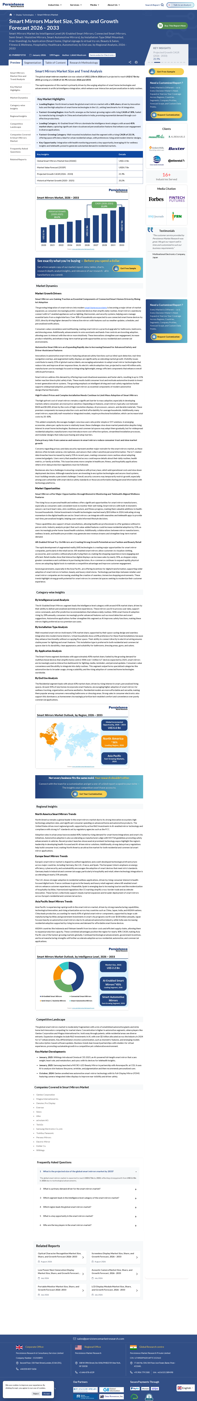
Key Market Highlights (16, 88)
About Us (113, 4)
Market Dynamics (19, 97)
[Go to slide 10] (181, 62)
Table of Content (55, 62)
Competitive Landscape (16, 125)
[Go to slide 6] (169, 62)
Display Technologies (25, 15)
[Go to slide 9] (178, 62)
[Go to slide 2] (152, 62)
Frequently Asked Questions (19, 150)
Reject (36, 1393)
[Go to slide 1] (149, 62)
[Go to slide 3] (155, 62)
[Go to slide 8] (175, 62)
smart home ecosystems (96, 307)
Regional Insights (18, 116)
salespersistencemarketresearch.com (100, 1338)
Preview (15, 62)
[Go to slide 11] (184, 62)
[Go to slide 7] (172, 62)
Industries (53, 4)
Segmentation (32, 62)
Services (74, 4)
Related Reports (18, 159)
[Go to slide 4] (160, 62)
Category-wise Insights (17, 107)
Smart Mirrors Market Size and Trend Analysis (18, 75)
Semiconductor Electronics (102, 55)
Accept (47, 1393)
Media (93, 4)
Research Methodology (84, 62)
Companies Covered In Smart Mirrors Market (20, 137)
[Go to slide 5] (165, 62)
